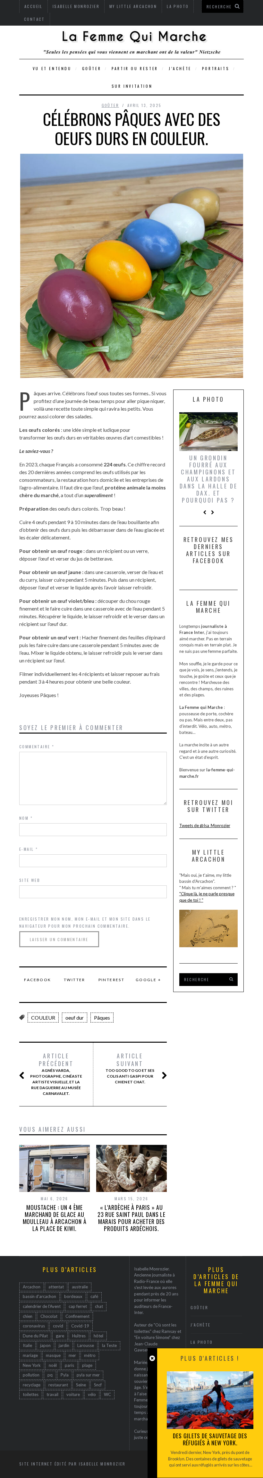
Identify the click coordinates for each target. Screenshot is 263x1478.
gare (60, 1335)
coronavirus (34, 1325)
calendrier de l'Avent (42, 1306)
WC (107, 1394)
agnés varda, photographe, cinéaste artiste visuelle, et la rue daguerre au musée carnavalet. (56, 1074)
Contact (34, 19)
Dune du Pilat (35, 1335)
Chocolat (48, 1316)
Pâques (102, 1017)
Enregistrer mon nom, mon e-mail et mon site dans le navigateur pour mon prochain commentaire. (84, 922)
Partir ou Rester (135, 68)
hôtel (98, 1335)
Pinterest (111, 979)
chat (99, 1306)
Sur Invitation (132, 86)
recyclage (31, 1384)
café (94, 1296)
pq (50, 1374)
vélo (92, 1394)
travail (52, 1394)
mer (72, 1355)
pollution (31, 1374)
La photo (202, 1342)
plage (87, 1365)
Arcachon (31, 1286)
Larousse (85, 1345)
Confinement (77, 1316)
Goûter (91, 68)
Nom (26, 818)
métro (90, 1355)
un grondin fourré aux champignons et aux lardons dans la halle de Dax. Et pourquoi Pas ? (209, 479)
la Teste (109, 1345)
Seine (81, 1384)
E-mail (28, 849)
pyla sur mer (88, 1374)
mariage (30, 1355)
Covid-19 (80, 1325)
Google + (148, 979)
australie (80, 1286)
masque (53, 1355)
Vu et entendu (52, 68)
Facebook (37, 979)
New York (32, 1365)
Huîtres (79, 1335)
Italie (27, 1345)
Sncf (98, 1384)
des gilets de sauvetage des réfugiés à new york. (210, 1439)
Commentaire (36, 746)
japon (45, 1345)
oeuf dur (74, 1017)
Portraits (215, 68)
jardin (64, 1345)
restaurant (58, 1384)
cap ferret (78, 1306)
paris (69, 1365)
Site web (29, 880)
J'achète (201, 1324)
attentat (56, 1286)
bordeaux (73, 1296)
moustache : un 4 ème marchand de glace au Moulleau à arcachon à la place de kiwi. (55, 1218)
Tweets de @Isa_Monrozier (204, 825)
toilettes (30, 1394)
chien (27, 1316)
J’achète (180, 68)
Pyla (65, 1374)
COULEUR (43, 1017)
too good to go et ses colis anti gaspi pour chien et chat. (130, 1068)
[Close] (152, 1358)
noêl (53, 1365)
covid (58, 1325)
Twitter (74, 979)
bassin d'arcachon (39, 1296)
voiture (73, 1394)
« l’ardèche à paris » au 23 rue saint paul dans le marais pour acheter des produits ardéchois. (132, 1218)
